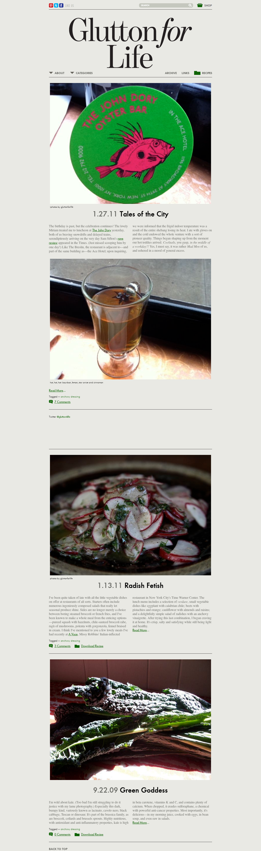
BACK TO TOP (58, 849)
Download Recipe (92, 646)
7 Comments (62, 402)
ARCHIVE (171, 73)
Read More (56, 390)
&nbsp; (202, 5)
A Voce (73, 634)
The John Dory (101, 230)
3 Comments (62, 646)
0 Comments (62, 834)
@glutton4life (63, 416)
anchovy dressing (70, 396)
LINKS (185, 73)
